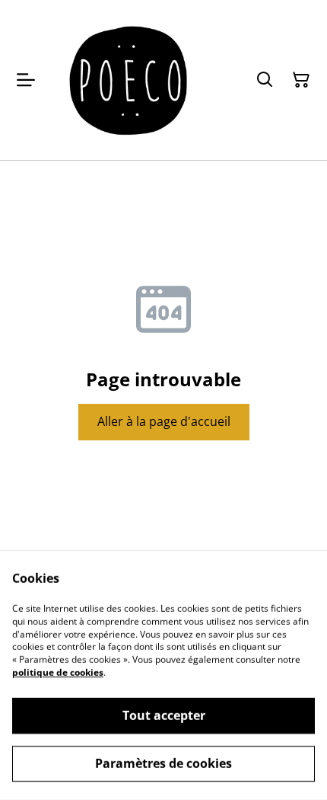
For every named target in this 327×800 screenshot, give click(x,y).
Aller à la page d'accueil (163, 421)
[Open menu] (26, 80)
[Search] (264, 80)
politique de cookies (57, 672)
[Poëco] (129, 80)
